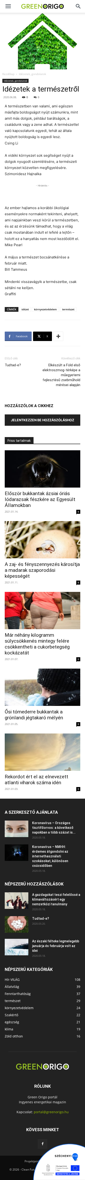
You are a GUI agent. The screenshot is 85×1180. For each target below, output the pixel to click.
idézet (25, 309)
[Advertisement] (42, 194)
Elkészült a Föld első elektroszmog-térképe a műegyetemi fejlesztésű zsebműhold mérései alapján (61, 375)
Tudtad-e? (13, 365)
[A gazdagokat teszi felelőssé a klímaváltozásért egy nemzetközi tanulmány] (16, 900)
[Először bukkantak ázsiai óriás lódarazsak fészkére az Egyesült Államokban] (42, 469)
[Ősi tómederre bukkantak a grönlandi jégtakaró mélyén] (42, 687)
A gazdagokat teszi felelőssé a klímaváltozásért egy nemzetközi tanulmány (56, 899)
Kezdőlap (8, 74)
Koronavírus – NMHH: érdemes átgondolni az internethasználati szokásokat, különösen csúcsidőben (50, 856)
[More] (58, 336)
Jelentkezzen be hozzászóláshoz (42, 420)
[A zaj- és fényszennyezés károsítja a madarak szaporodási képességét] (42, 539)
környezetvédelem (45, 309)
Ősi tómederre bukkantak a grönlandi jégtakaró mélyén (34, 715)
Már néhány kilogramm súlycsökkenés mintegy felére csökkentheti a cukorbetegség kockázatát (37, 644)
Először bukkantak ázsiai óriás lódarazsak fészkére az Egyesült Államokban (40, 499)
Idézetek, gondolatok (32, 74)
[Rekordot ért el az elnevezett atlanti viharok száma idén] (42, 752)
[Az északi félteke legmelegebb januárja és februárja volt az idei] (16, 947)
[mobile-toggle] (8, 6)
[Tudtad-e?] (16, 924)
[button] (78, 6)
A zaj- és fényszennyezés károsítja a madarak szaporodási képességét (42, 570)
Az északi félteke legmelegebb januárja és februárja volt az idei (55, 945)
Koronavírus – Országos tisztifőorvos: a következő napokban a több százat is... (54, 827)
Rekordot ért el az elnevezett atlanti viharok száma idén (36, 779)
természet (68, 309)
